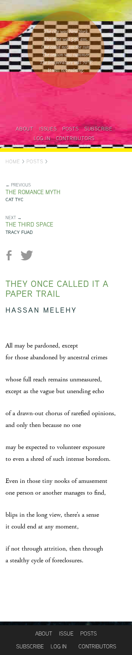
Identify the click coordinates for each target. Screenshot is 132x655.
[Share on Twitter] (26, 255)
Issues (48, 128)
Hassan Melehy (41, 310)
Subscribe (98, 128)
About (24, 128)
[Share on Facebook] (12, 255)
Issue (66, 633)
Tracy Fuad (19, 232)
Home (13, 161)
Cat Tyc (14, 199)
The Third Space (29, 224)
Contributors (75, 138)
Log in (42, 138)
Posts (70, 128)
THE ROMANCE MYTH (33, 192)
